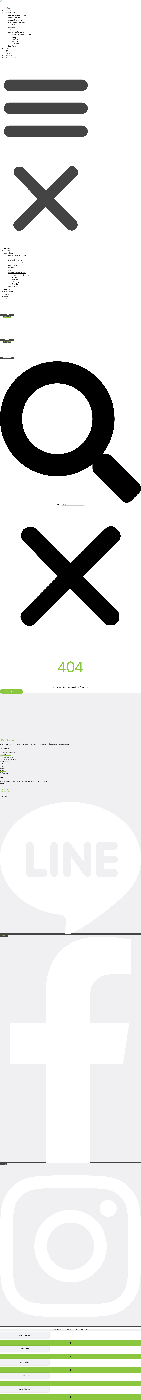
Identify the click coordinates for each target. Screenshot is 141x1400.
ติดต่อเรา (9, 55)
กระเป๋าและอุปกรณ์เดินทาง (17, 22)
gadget (14, 37)
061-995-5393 (5, 791)
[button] (46, 152)
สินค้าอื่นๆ (15, 43)
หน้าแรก (8, 8)
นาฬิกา (10, 30)
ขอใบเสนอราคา (11, 57)
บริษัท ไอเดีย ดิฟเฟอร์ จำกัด (10, 740)
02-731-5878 (5, 787)
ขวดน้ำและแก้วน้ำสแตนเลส (21, 35)
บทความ (8, 48)
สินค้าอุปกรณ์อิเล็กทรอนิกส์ (17, 15)
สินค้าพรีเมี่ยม (10, 12)
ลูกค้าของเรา (10, 51)
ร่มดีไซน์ (15, 39)
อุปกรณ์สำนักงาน (14, 17)
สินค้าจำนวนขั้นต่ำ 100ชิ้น (17, 32)
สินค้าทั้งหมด (12, 46)
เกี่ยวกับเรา (9, 10)
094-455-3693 (5, 789)
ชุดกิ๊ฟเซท (11, 27)
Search (59, 504)
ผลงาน (8, 53)
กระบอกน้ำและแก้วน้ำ (15, 20)
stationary (15, 41)
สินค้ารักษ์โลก (13, 25)
